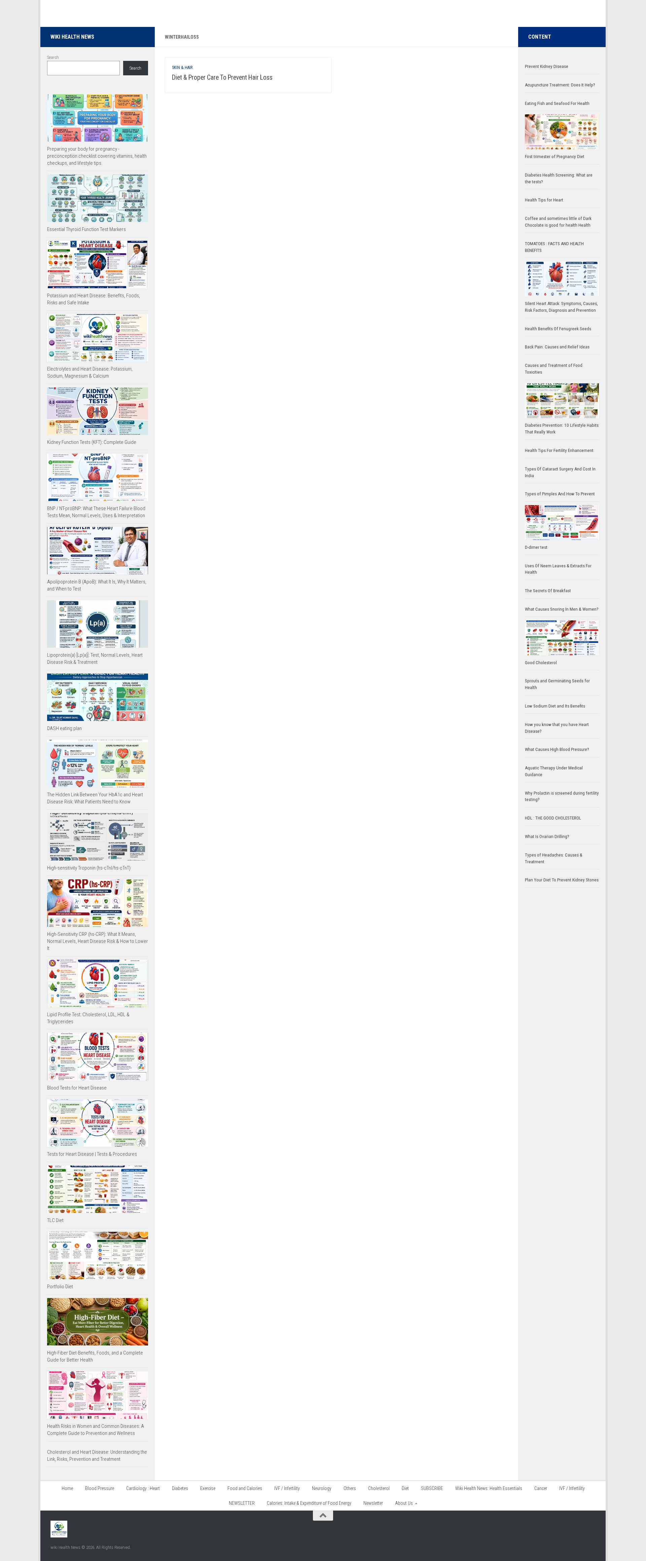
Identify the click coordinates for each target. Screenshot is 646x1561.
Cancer (540, 1488)
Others (350, 1488)
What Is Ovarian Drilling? (547, 836)
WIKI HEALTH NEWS (72, 37)
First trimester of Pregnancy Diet (554, 156)
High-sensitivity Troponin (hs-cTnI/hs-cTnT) (89, 868)
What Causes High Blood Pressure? (557, 749)
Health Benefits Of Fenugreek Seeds (558, 328)
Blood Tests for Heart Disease (77, 1088)
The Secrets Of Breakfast (548, 590)
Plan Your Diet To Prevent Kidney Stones (562, 879)
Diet (405, 1488)
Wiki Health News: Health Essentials (488, 1488)
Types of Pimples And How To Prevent (560, 493)
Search (53, 57)
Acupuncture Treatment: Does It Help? (560, 84)
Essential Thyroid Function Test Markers (86, 229)
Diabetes (180, 1488)
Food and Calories (244, 1488)
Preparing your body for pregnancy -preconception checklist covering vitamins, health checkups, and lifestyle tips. (97, 156)
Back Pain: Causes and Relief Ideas (557, 346)
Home (67, 1488)
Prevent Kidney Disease (546, 66)
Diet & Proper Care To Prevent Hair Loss (223, 77)
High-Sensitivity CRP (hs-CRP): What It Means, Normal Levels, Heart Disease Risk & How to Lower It (97, 941)
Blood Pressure (99, 1488)
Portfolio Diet (60, 1287)
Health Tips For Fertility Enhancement (559, 450)
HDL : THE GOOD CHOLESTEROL (553, 818)
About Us (404, 1503)
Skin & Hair (182, 67)
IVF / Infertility (287, 1488)
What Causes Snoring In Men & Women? (562, 609)
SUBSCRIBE (432, 1488)
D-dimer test (536, 547)
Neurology (321, 1488)
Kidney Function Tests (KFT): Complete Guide (91, 442)
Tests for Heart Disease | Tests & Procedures (92, 1154)
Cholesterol (379, 1488)
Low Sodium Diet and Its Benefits (555, 706)
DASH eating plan (64, 728)
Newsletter (373, 1503)
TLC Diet (55, 1220)
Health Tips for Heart (544, 199)
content (539, 37)
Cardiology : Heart (143, 1488)
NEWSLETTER (242, 1503)
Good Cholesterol (541, 662)
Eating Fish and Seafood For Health (557, 103)
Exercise (207, 1488)
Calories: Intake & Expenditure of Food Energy (309, 1503)
